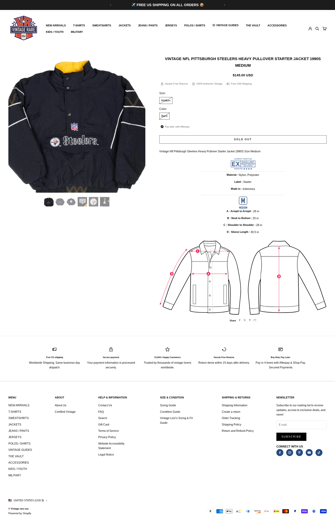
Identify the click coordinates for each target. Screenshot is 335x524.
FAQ (101, 411)
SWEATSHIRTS (101, 25)
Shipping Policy (231, 424)
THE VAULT (253, 25)
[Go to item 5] (93, 202)
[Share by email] (255, 320)
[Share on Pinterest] (249, 320)
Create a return (231, 411)
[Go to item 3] (71, 202)
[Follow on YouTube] (309, 452)
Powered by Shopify (19, 513)
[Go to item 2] (60, 202)
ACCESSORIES (277, 25)
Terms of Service (108, 430)
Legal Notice (106, 454)
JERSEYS (171, 25)
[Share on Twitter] (244, 320)
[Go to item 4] (82, 202)
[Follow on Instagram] (289, 452)
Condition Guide (170, 411)
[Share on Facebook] (239, 320)
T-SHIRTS (79, 25)
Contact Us (105, 405)
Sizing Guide (168, 405)
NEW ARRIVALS (56, 25)
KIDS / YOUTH (55, 31)
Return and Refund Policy (238, 430)
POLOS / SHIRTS (194, 25)
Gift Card (103, 424)
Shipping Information (234, 405)
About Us (60, 405)
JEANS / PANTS (148, 25)
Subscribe (291, 436)
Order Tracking (231, 418)
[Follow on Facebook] (279, 452)
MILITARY (77, 31)
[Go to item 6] (105, 202)
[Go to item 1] (49, 202)
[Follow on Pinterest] (299, 452)
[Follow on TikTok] (318, 452)
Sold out (243, 139)
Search (102, 418)
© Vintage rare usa (18, 508)
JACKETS (124, 25)
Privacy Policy (107, 437)
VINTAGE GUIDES (20, 449)
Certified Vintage (65, 411)
